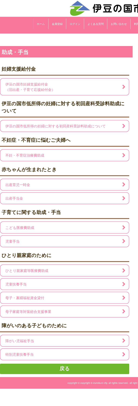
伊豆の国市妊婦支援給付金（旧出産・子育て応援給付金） (30, 87)
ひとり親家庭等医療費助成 (26, 270)
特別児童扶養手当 (19, 354)
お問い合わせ (119, 24)
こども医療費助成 (19, 227)
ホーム (41, 24)
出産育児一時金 (17, 184)
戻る (65, 368)
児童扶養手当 (16, 284)
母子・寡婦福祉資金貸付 (24, 297)
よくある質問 (96, 24)
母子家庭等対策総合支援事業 (28, 311)
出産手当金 (14, 198)
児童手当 (12, 241)
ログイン (75, 24)
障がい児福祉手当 (19, 340)
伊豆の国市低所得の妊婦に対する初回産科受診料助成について (55, 125)
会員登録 (57, 24)
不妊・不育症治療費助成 (24, 155)
